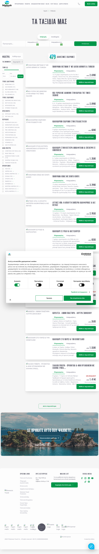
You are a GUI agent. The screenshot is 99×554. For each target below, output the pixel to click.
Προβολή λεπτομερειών (79, 292)
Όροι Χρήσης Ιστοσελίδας (24, 512)
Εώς (11, 73)
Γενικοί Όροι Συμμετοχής (24, 504)
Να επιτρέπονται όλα (77, 298)
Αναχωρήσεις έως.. (56, 42)
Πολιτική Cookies (25, 508)
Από (3, 73)
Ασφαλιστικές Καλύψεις (27, 489)
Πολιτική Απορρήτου (26, 500)
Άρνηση (49, 298)
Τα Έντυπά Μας (24, 497)
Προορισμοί (19, 4)
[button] (14, 44)
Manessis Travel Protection (24, 493)
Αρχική (45, 11)
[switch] (38, 284)
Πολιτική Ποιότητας (26, 478)
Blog (47, 4)
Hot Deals (54, 4)
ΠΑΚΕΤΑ (27, 4)
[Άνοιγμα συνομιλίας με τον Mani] (91, 546)
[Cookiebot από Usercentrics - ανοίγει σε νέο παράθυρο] (82, 254)
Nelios (92, 539)
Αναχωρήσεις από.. (33, 42)
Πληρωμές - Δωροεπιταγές (24, 482)
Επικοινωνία (24, 486)
